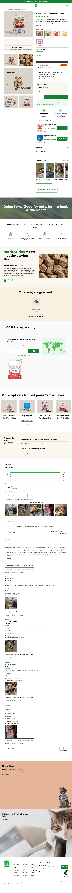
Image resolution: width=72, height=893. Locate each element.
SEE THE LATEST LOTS (24, 355)
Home (5, 9)
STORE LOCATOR (6, 774)
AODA (5, 883)
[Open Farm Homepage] (36, 5)
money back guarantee (48, 76)
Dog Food (24, 872)
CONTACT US (5, 819)
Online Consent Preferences (15, 883)
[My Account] (63, 6)
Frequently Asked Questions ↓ (46, 193)
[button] (4, 5)
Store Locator (26, 869)
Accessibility (49, 882)
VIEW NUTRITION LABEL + (44, 184)
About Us (33, 864)
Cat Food (24, 875)
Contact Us (17, 864)
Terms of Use (26, 882)
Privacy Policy (18, 882)
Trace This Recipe (10, 333)
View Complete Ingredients (36, 316)
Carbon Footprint (26, 333)
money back (27, 43)
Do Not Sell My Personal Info (38, 882)
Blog (32, 867)
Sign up (64, 866)
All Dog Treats (11, 9)
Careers (33, 875)
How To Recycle (41, 333)
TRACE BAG (34, 351)
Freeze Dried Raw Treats (20, 9)
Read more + (39, 25)
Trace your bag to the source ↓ (46, 189)
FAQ (15, 867)
